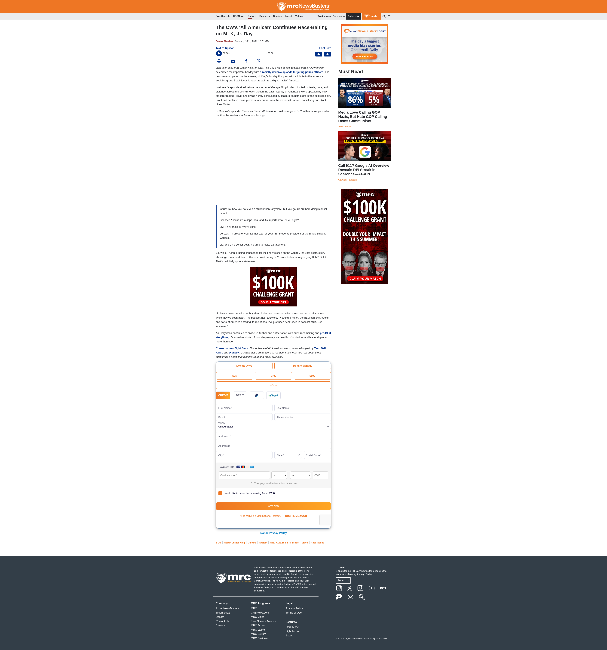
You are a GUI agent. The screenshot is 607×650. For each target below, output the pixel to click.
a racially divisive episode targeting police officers (291, 72)
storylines (222, 337)
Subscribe (353, 16)
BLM (218, 542)
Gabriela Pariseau (347, 179)
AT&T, (219, 352)
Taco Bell (320, 348)
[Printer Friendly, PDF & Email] (232, 61)
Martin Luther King (234, 542)
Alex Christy (344, 126)
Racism (263, 542)
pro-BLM (325, 333)
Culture (252, 542)
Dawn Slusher (224, 41)
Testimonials (324, 16)
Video (305, 542)
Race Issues (317, 542)
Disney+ (234, 352)
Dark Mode (339, 16)
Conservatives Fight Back (232, 348)
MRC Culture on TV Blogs (284, 542)
